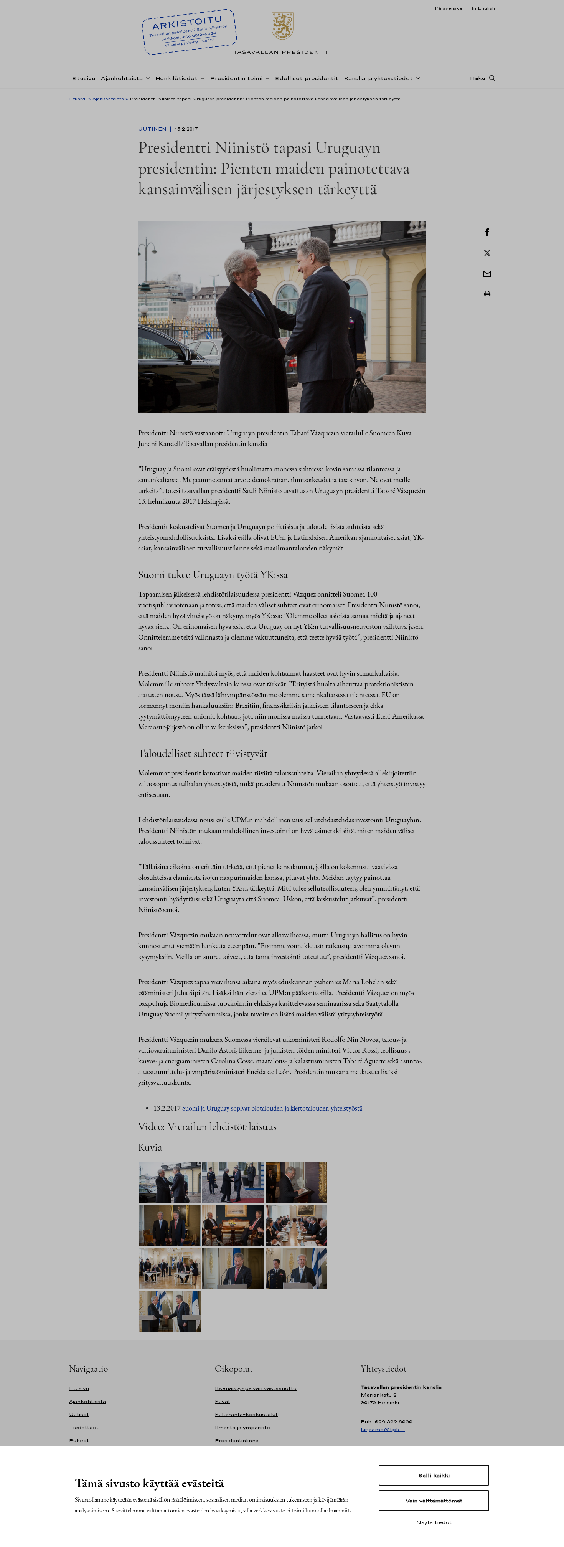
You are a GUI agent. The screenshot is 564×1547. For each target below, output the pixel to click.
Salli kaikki (434, 1475)
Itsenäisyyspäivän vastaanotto (256, 1388)
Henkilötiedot (176, 78)
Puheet (79, 1440)
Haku (477, 77)
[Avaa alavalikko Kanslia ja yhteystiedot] (416, 77)
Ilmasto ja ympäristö (242, 1427)
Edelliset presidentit (306, 78)
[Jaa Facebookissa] (487, 231)
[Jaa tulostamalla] (487, 293)
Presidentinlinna (237, 1440)
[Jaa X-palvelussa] (487, 252)
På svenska (448, 8)
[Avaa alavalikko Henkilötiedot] (201, 77)
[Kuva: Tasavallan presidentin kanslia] (282, 316)
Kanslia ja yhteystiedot (378, 78)
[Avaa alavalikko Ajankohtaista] (146, 77)
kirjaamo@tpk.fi (383, 1429)
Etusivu (84, 78)
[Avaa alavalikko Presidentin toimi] (265, 77)
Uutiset (79, 1414)
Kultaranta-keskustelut (246, 1414)
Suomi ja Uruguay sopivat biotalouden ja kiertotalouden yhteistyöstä (272, 1108)
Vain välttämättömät (434, 1500)
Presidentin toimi (236, 78)
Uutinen (153, 129)
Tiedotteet (84, 1427)
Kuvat (222, 1401)
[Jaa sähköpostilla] (487, 273)
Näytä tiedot (434, 1522)
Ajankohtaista (122, 78)
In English (483, 8)
